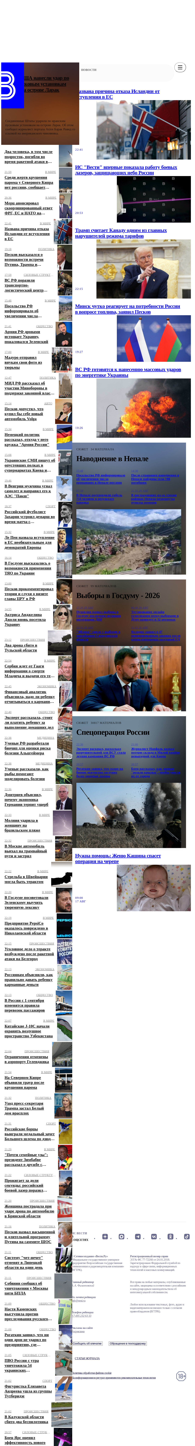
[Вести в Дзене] (105, 1236)
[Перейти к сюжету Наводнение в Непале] (128, 541)
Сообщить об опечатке (87, 1343)
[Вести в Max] (121, 1236)
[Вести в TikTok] (187, 1236)
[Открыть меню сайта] (180, 67)
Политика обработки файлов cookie (91, 1373)
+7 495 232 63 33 (81, 1315)
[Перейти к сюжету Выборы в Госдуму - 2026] (128, 678)
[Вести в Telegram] (138, 1236)
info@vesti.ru (78, 1300)
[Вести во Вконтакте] (154, 1236)
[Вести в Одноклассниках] (170, 1236)
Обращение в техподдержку (128, 1343)
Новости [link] (88, 69)
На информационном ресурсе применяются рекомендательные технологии (113, 1377)
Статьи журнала (87, 1358)
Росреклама (77, 1331)
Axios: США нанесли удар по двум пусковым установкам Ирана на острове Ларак (37, 84)
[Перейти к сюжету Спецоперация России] (128, 815)
